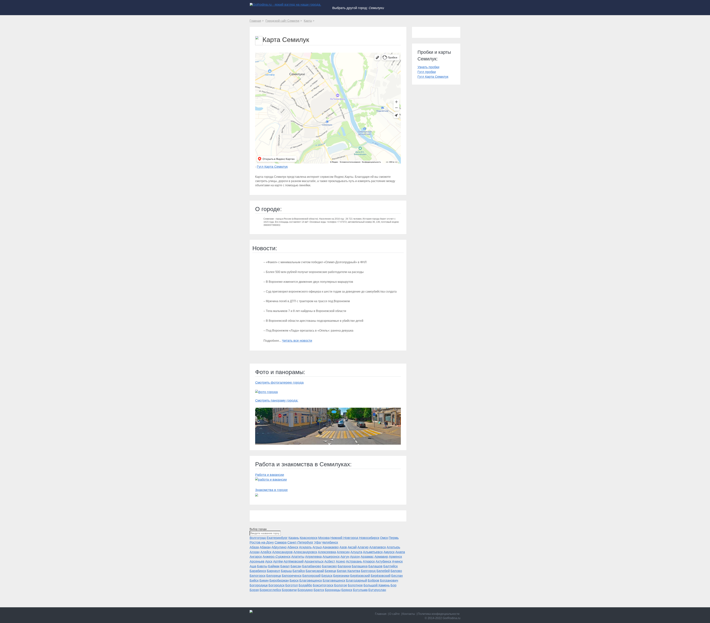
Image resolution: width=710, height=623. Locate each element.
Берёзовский (360, 576)
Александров (282, 552)
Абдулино (279, 547)
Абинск (292, 547)
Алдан (255, 552)
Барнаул (273, 571)
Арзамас (367, 557)
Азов (343, 547)
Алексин (343, 552)
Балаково (329, 566)
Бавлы (262, 566)
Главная (380, 613)
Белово (396, 571)
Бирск (294, 580)
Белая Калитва (348, 571)
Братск (319, 590)
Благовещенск (310, 580)
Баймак (274, 566)
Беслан (397, 576)
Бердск (326, 576)
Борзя (254, 590)
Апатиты (297, 557)
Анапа (400, 552)
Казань (293, 538)
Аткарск (369, 561)
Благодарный (356, 580)
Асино (340, 561)
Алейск (265, 552)
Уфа (317, 542)
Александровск (305, 552)
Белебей (383, 571)
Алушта (356, 552)
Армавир (381, 557)
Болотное (355, 585)
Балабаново (311, 566)
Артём (278, 561)
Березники (341, 576)
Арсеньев (257, 561)
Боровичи (289, 590)
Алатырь (393, 547)
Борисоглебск (270, 590)
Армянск (395, 557)
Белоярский (311, 576)
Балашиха (360, 566)
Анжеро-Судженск (276, 557)
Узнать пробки (428, 67)
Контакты (408, 613)
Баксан (295, 566)
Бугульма (360, 590)
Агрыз (317, 547)
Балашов (375, 566)
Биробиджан (279, 580)
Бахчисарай (315, 571)
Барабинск (258, 571)
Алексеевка (327, 552)
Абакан (265, 547)
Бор (393, 585)
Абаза (254, 547)
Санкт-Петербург (300, 542)
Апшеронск (331, 557)
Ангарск (256, 557)
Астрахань (354, 561)
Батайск (299, 571)
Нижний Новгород (344, 538)
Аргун (344, 557)
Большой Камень (377, 585)
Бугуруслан (377, 590)
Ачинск (397, 561)
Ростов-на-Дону (262, 542)
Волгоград (258, 538)
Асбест (329, 561)
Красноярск (308, 538)
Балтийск (390, 566)
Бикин (264, 580)
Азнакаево (330, 547)
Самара (281, 542)
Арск (268, 561)
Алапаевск (377, 547)
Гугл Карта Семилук (272, 167)
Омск (384, 538)
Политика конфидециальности (438, 613)
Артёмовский (293, 561)
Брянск (346, 590)
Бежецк (330, 571)
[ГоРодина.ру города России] (274, 611)
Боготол (291, 585)
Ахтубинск (383, 561)
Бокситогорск (323, 585)
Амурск (389, 552)
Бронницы (333, 590)
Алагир (362, 547)
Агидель (305, 547)
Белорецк (273, 576)
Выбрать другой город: (358, 8)
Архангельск (314, 561)
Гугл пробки (426, 72)
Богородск (276, 585)
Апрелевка (313, 557)
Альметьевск (373, 552)
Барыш (286, 571)
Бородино (305, 590)
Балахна (344, 566)
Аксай (352, 547)
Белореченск (292, 576)
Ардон (355, 557)
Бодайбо (305, 585)
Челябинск (330, 542)
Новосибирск (369, 538)
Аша (253, 566)
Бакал (285, 566)
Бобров (373, 580)
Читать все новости (297, 340)
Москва (324, 538)
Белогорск (258, 576)
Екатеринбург (277, 538)
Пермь (394, 538)
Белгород (368, 571)
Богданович (389, 580)
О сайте (394, 613)
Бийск (254, 580)
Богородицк (259, 585)
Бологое (340, 585)
